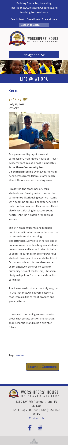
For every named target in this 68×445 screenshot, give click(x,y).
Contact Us (36, 418)
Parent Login (33, 19)
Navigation (31, 55)
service (20, 355)
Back (14, 90)
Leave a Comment (42, 367)
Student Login (50, 19)
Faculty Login (17, 19)
